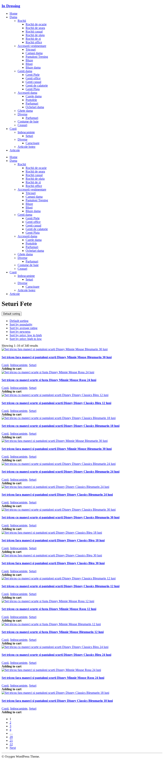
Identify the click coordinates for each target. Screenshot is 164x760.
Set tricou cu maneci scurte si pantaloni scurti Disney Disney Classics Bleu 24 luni (56, 654)
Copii (13, 128)
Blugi (29, 64)
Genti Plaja (33, 89)
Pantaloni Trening (37, 56)
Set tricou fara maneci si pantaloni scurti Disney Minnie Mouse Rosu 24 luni (53, 677)
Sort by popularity (21, 324)
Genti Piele (33, 74)
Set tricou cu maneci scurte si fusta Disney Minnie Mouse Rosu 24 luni (49, 380)
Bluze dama (33, 67)
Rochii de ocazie (36, 24)
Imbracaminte (26, 132)
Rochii (22, 20)
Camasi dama (34, 53)
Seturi (29, 136)
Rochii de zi (33, 38)
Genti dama (25, 71)
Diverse (22, 114)
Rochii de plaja (35, 35)
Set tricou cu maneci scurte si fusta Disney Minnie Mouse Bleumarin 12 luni (53, 632)
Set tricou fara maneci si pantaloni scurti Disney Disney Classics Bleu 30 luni (53, 563)
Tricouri (31, 49)
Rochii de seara (35, 28)
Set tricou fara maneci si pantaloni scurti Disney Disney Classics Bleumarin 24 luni (57, 494)
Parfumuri (32, 103)
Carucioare (32, 143)
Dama (13, 17)
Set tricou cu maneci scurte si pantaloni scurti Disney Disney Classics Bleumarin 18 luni (60, 425)
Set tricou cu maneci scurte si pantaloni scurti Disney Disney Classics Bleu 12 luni (56, 403)
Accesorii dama (27, 92)
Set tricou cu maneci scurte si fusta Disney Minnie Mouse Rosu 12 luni (49, 609)
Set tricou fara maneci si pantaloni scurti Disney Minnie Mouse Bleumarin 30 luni (57, 357)
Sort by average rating (23, 328)
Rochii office (34, 42)
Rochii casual (34, 31)
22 (11, 744)
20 (11, 737)
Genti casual (33, 82)
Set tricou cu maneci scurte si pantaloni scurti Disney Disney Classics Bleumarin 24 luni (60, 471)
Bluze (29, 60)
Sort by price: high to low (26, 339)
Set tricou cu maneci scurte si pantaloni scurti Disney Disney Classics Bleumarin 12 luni (60, 586)
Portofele (31, 100)
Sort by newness (20, 331)
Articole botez (26, 146)
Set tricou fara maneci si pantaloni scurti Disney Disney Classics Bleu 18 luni (53, 540)
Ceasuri (22, 125)
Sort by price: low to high (26, 335)
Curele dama (34, 96)
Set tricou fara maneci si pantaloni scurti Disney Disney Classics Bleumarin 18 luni (57, 700)
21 (11, 740)
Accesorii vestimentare (32, 46)
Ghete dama (25, 110)
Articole (15, 150)
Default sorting (11, 313)
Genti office (33, 78)
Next (13, 747)
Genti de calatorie (37, 85)
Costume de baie (28, 121)
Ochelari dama (35, 107)
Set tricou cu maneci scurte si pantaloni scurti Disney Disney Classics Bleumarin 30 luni (60, 517)
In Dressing (11, 6)
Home (13, 13)
